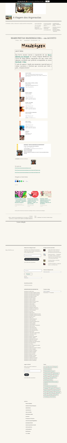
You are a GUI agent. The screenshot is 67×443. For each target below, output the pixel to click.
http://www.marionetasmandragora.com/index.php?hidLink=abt (27, 172)
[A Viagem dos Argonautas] (33, 8)
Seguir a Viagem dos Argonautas (31, 259)
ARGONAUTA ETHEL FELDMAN (30, 310)
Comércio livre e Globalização (47, 28)
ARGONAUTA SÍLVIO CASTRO (29, 354)
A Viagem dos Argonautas (27, 17)
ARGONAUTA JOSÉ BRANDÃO (29, 324)
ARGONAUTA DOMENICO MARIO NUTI (31, 307)
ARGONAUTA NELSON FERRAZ (30, 342)
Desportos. (46, 375)
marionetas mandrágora (29, 210)
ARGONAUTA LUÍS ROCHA (29, 335)
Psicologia (50, 394)
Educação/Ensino (53, 377)
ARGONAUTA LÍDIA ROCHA (29, 331)
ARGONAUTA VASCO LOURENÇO (30, 360)
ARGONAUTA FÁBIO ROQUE (29, 312)
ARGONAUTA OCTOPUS (28, 344)
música (45, 392)
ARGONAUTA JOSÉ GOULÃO (29, 326)
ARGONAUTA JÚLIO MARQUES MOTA (31, 330)
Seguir (26, 374)
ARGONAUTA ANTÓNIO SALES (29, 297)
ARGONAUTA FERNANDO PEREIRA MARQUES (32, 315)
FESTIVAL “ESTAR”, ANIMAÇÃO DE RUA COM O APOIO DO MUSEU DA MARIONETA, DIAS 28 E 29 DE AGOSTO (45, 201)
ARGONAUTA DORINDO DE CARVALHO (31, 308)
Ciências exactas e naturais (49, 371)
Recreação (56, 394)
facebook (18, 62)
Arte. (39, 40)
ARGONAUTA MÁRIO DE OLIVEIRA (30, 340)
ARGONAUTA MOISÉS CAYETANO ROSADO (32, 341)
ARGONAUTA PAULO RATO (29, 346)
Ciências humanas (47, 373)
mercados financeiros (56, 390)
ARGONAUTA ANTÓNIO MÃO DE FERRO (31, 295)
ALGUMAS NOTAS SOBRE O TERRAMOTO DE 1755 (57, 24)
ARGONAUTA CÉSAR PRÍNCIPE (30, 305)
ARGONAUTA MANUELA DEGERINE (30, 336)
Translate (52, 292)
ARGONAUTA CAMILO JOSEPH (30, 298)
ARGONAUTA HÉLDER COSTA (29, 316)
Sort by (25, 276)
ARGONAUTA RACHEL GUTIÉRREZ (30, 350)
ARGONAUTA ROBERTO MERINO (30, 351)
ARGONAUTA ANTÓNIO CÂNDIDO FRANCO (32, 292)
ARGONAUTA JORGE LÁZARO (29, 322)
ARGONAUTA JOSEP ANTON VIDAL (30, 329)
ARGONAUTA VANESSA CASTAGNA (30, 357)
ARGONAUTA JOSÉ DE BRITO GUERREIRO (32, 325)
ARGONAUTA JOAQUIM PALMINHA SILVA (31, 321)
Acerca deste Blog (38, 23)
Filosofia (45, 379)
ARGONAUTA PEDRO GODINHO (30, 349)
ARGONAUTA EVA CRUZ (28, 311)
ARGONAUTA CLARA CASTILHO (30, 306)
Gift (47, 1)
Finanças (50, 379)
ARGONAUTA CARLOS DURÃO (29, 300)
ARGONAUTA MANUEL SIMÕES (30, 337)
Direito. (51, 375)
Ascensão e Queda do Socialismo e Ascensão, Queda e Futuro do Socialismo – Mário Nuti (57, 29)
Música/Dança (51, 392)
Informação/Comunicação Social (50, 386)
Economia (56, 375)
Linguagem (46, 388)
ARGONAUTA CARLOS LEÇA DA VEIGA (31, 301)
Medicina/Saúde (47, 390)
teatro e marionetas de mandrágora (39, 210)
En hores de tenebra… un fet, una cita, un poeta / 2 (48, 24)
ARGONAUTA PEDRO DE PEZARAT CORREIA (32, 347)
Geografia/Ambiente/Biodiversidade (51, 381)
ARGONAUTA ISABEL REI (28, 317)
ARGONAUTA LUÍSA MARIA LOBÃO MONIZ (32, 332)
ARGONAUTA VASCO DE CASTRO (30, 359)
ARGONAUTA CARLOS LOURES (30, 302)
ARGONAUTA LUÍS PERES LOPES (30, 334)
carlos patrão (17, 210)
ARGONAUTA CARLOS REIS (29, 303)
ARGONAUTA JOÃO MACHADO (30, 320)
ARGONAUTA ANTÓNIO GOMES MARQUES (32, 293)
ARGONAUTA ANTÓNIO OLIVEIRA (30, 296)
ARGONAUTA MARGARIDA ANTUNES (31, 339)
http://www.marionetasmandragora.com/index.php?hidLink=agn (27, 170)
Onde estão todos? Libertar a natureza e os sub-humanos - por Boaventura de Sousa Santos (54, 251)
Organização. (57, 392)
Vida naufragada (38, 25)
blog (24, 62)
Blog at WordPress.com (10, 250)
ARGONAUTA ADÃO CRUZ (29, 291)
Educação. (46, 377)
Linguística (52, 388)
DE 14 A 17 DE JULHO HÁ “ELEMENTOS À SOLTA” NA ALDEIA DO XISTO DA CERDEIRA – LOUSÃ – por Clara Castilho (32, 201)
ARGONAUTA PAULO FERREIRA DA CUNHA (32, 345)
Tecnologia (46, 396)
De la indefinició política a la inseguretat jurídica (38, 27)
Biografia (55, 366)
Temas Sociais (52, 396)
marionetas (22, 210)
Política (45, 394)
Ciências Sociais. (56, 373)
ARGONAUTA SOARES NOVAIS (29, 356)
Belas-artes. (50, 366)
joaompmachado (27, 40)
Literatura (57, 388)
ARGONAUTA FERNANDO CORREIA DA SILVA (32, 313)
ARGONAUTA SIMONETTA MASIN (30, 355)
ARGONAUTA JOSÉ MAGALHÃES (30, 327)
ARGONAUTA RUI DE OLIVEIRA (30, 352)
